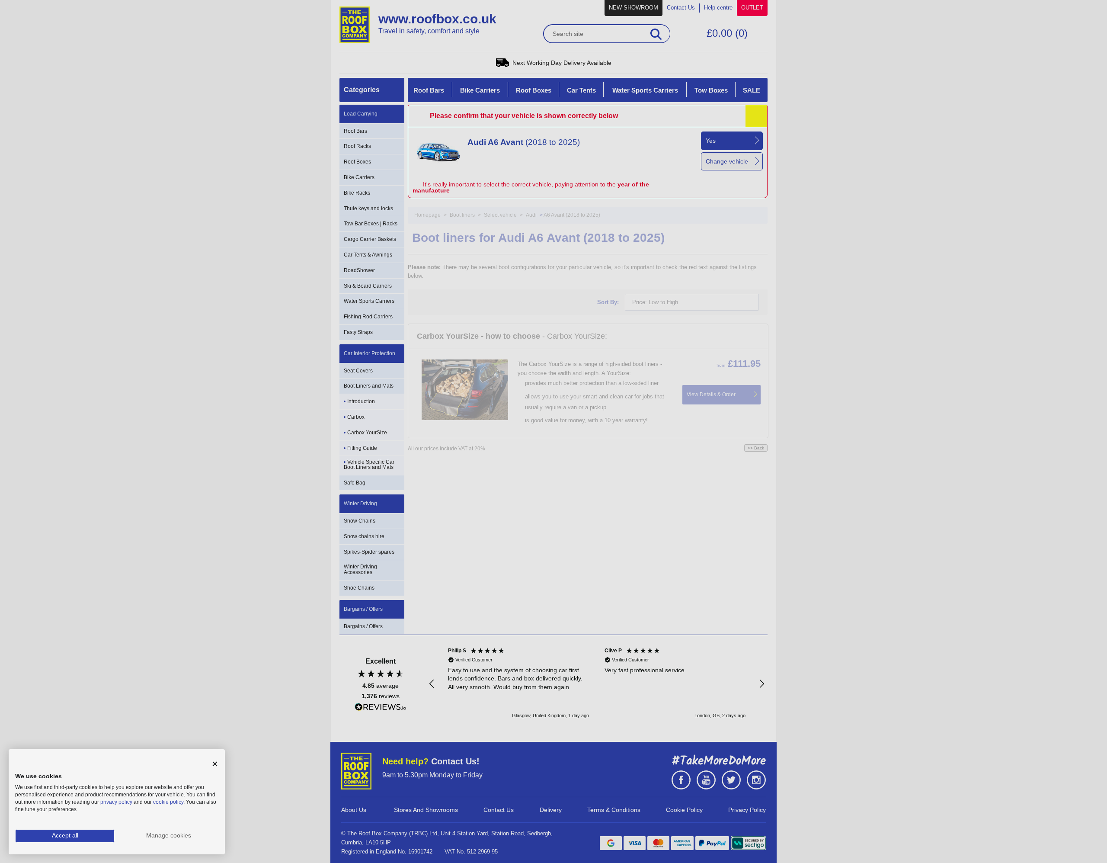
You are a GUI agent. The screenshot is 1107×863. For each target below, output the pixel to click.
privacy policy (116, 802)
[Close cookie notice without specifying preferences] (214, 764)
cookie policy (168, 802)
